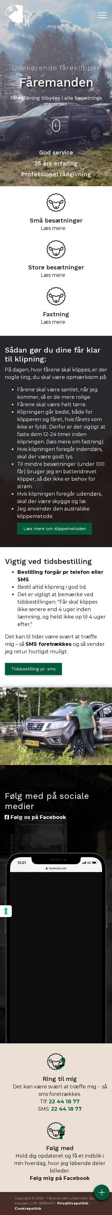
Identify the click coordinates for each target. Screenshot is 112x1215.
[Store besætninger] (56, 249)
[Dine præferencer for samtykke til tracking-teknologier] (6, 911)
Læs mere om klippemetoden (54, 528)
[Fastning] (56, 296)
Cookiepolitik (28, 1208)
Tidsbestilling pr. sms (33, 668)
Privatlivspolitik (72, 1203)
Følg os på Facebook (37, 817)
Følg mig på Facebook (60, 1178)
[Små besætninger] (56, 202)
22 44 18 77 (64, 1102)
